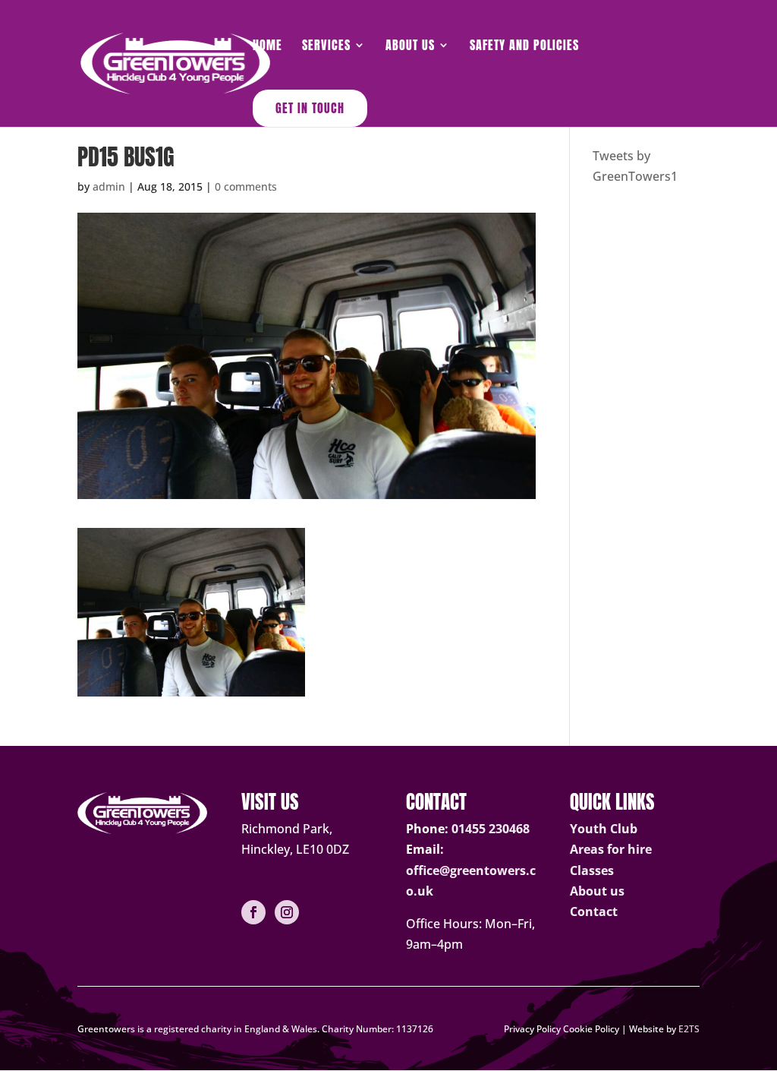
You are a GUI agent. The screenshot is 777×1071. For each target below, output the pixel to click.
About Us (410, 46)
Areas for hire (611, 849)
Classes (592, 870)
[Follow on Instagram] (287, 912)
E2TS (689, 1028)
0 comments (246, 186)
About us (597, 891)
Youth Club (603, 828)
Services (326, 46)
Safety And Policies (524, 46)
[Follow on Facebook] (253, 912)
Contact (594, 911)
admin (109, 186)
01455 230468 (490, 828)
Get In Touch (309, 108)
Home (267, 46)
